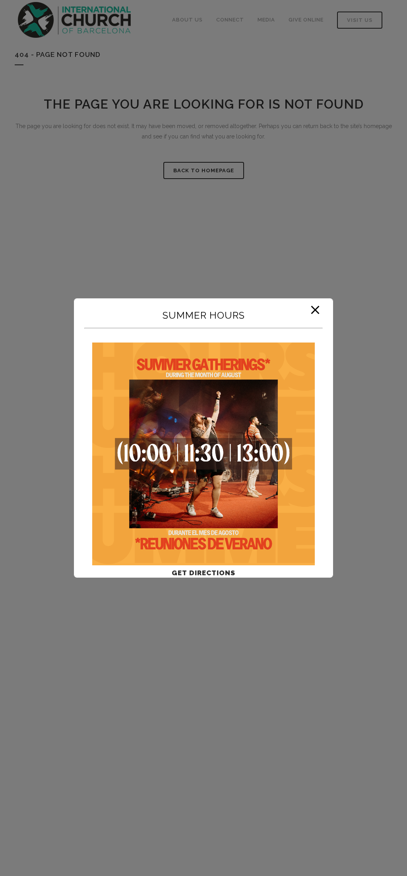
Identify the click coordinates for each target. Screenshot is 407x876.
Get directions (203, 573)
